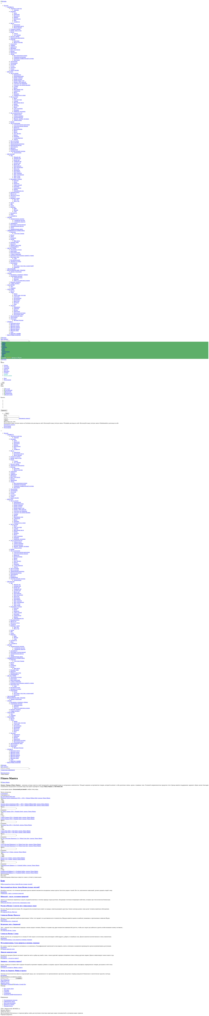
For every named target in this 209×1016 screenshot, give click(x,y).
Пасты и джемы (14, 36)
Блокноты (16, 267)
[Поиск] (29, 768)
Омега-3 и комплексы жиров (22, 280)
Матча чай (17, 164)
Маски (15, 88)
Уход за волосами (15, 123)
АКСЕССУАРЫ (11, 248)
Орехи (12, 202)
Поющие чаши (14, 242)
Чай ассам (16, 168)
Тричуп (16, 139)
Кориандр (16, 183)
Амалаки (16, 10)
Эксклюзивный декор (16, 316)
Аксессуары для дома (20, 295)
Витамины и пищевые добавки (19, 274)
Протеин (16, 279)
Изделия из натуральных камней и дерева (22, 255)
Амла (15, 13)
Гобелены (16, 308)
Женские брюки (14, 329)
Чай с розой (17, 177)
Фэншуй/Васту (14, 246)
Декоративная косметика (17, 144)
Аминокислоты (18, 277)
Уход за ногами (14, 142)
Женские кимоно (15, 327)
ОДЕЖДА (10, 321)
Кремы (16, 104)
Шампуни (16, 127)
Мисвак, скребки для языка (21, 119)
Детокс (12, 54)
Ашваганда (13, 46)
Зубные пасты (18, 114)
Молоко (16, 210)
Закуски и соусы (15, 195)
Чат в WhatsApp (5, 980)
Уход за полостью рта (16, 113)
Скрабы (16, 86)
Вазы (15, 304)
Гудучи (12, 66)
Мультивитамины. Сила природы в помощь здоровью (20, 943)
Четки (12, 236)
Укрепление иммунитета (17, 38)
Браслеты (13, 243)
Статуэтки (17, 296)
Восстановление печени (20, 55)
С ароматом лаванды (19, 221)
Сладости (13, 196)
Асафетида (17, 21)
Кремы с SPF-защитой (20, 82)
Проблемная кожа (19, 76)
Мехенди (13, 148)
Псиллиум (17, 16)
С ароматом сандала (19, 220)
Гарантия (6, 991)
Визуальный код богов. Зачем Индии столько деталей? (20, 887)
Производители (8, 1006)
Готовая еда (13, 213)
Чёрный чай (17, 157)
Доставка (6, 990)
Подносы (16, 302)
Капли (12, 32)
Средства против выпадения (22, 124)
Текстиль (13, 305)
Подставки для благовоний (18, 224)
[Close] (10, 1010)
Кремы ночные (18, 79)
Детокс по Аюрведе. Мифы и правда (13, 970)
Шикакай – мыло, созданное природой (14, 896)
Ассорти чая (17, 163)
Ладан (12, 227)
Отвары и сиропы (15, 29)
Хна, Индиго (17, 133)
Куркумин (16, 41)
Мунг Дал (16, 201)
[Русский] (7, 388)
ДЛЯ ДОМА (10, 289)
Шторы (16, 310)
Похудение (17, 60)
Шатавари (13, 48)
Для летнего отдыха (16, 249)
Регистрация (7, 379)
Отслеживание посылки (10, 1000)
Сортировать (4, 793)
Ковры (15, 293)
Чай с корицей (18, 173)
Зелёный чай (17, 158)
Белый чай (17, 160)
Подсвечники (17, 298)
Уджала (16, 33)
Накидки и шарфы (15, 333)
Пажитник (17, 14)
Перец (15, 182)
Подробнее (4, 892)
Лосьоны (16, 105)
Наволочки (17, 311)
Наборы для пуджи (15, 245)
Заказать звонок (5, 983)
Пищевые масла (14, 192)
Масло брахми (18, 27)
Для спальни (13, 317)
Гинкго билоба (14, 70)
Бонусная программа (10, 1003)
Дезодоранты (14, 146)
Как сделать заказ (9, 988)
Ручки (15, 264)
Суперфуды (13, 216)
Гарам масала (17, 188)
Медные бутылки (18, 320)
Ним (15, 20)
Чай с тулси (17, 176)
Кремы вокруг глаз (19, 80)
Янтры (12, 239)
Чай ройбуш (17, 171)
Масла (12, 23)
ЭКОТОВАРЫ (11, 268)
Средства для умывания (20, 83)
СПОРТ (9, 273)
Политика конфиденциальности (13, 994)
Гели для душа (18, 99)
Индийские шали (15, 260)
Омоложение (17, 74)
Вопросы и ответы (9, 1004)
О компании (7, 993)
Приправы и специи (16, 179)
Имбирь (16, 17)
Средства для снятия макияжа (22, 85)
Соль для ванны (18, 108)
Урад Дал (16, 199)
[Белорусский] (8, 394)
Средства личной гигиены (17, 151)
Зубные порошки (18, 116)
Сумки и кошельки (15, 254)
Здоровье (13, 288)
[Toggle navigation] (1, 3)
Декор (12, 292)
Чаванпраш (13, 52)
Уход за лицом (14, 73)
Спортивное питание (16, 276)
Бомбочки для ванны (19, 111)
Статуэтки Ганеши (19, 233)
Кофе (15, 208)
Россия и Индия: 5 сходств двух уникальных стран (18, 906)
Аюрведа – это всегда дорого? (11, 961)
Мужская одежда (15, 323)
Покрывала (17, 307)
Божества (13, 232)
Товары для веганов (16, 271)
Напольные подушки (19, 313)
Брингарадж (17, 19)
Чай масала (17, 170)
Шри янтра (17, 241)
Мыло (15, 98)
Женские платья (14, 324)
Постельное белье (19, 314)
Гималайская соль (19, 191)
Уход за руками (14, 141)
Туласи (12, 69)
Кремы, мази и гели (15, 30)
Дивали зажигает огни (9, 952)
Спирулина (13, 44)
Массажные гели (18, 89)
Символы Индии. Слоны (9, 933)
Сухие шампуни (18, 138)
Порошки (13, 11)
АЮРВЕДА (10, 7)
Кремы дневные (18, 77)
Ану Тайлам (17, 35)
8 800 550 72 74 (5, 981)
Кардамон (16, 186)
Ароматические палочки (17, 218)
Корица (16, 189)
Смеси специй (18, 185)
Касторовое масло (19, 26)
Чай (11, 155)
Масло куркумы (18, 42)
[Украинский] (8, 393)
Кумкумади (17, 24)
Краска (16, 135)
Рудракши (13, 238)
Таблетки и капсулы (16, 8)
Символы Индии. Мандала (10, 915)
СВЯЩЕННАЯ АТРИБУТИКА (16, 230)
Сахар (12, 205)
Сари (11, 332)
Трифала (12, 45)
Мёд (11, 204)
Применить (4, 410)
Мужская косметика (16, 145)
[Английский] (8, 390)
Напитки (12, 207)
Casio (15, 258)
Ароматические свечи (16, 229)
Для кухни (13, 318)
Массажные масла (19, 102)
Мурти (12, 235)
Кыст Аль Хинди (15, 49)
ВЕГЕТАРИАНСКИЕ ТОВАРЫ (16, 270)
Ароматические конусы (17, 226)
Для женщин (14, 63)
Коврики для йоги (15, 282)
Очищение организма (20, 57)
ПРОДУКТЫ (10, 154)
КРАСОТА (10, 71)
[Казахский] (7, 391)
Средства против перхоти (21, 126)
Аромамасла (13, 223)
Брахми (12, 51)
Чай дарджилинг (18, 167)
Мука (11, 214)
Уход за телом (14, 96)
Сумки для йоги (14, 283)
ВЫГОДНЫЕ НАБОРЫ (14, 335)
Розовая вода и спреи (20, 95)
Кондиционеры (18, 129)
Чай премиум (17, 166)
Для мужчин (13, 61)
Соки (15, 211)
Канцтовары (13, 263)
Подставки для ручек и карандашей (24, 266)
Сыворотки (17, 91)
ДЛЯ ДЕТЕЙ (11, 285)
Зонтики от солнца (15, 261)
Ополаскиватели (18, 117)
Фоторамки (17, 299)
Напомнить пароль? (24, 418)
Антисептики (17, 152)
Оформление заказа (9, 1001)
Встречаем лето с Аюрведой (10, 924)
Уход (11, 286)
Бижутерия (13, 251)
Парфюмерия (14, 149)
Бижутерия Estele (15, 252)
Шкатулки (16, 301)
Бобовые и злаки (15, 198)
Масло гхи (13, 193)
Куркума (12, 39)
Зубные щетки (18, 120)
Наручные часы (14, 257)
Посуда (12, 291)
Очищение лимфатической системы (24, 58)
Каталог (6, 5)
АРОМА (9, 217)
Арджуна (13, 67)
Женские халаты (15, 326)
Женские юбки (14, 330)
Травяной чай (17, 161)
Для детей (13, 64)
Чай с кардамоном (19, 174)
